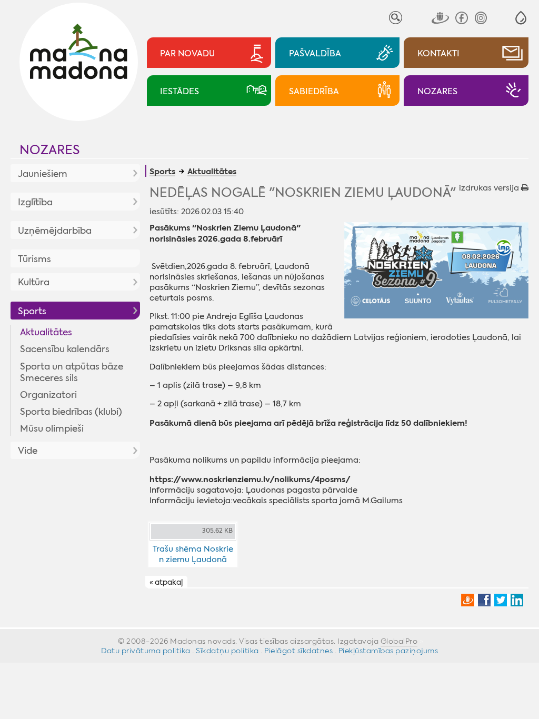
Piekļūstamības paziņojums (388, 650)
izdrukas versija (490, 188)
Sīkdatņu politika (227, 650)
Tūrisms (34, 259)
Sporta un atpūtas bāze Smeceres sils (71, 372)
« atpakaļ (166, 582)
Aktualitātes (46, 332)
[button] (521, 18)
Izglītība (35, 202)
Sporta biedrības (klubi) (71, 411)
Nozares (49, 150)
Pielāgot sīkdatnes (298, 650)
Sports (32, 311)
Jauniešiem (42, 173)
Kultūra (33, 282)
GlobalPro (399, 641)
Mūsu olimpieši (52, 428)
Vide (27, 450)
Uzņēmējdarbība (55, 230)
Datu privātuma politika (146, 650)
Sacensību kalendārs (64, 349)
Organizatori (48, 395)
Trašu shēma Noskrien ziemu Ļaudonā (193, 554)
